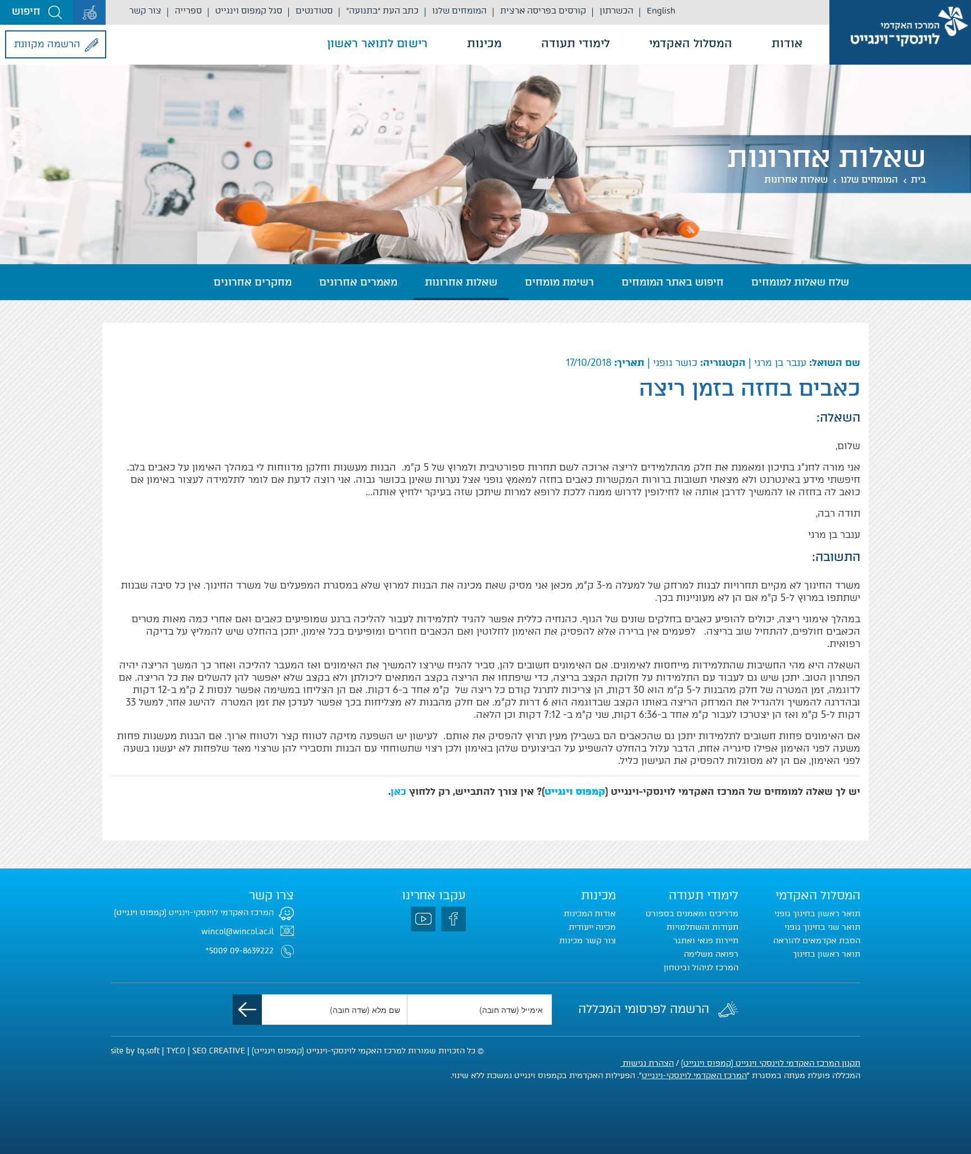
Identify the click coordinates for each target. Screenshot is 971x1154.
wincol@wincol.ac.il (237, 931)
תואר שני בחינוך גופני (822, 927)
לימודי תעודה (575, 43)
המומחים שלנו (459, 11)
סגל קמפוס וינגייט (248, 11)
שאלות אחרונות (796, 179)
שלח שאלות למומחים (800, 282)
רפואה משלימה (711, 954)
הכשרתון (616, 11)
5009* (217, 951)
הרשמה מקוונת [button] (47, 43)
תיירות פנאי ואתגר (705, 940)
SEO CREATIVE (218, 1051)
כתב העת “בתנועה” (382, 11)
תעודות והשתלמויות (702, 927)
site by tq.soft (135, 1051)
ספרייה (188, 11)
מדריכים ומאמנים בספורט (692, 913)
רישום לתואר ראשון (377, 43)
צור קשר (145, 11)
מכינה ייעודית (592, 927)
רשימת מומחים (559, 282)
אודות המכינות (590, 913)
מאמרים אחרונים (358, 282)
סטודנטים (314, 11)
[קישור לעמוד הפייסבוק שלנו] (453, 919)
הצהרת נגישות (647, 1063)
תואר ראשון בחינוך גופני (817, 913)
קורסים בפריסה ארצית (543, 11)
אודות (787, 43)
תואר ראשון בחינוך (826, 954)
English (661, 11)
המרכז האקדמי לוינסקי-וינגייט (694, 1075)
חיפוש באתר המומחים (672, 282)
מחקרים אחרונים (253, 282)
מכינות (484, 43)
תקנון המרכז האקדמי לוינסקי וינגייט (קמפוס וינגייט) (770, 1063)
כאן (398, 791)
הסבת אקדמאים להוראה (816, 940)
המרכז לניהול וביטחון (701, 967)
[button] (36, 12)
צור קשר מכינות (587, 940)
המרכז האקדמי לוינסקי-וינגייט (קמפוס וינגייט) (194, 912)
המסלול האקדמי (690, 43)
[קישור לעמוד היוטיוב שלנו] (423, 919)
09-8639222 (252, 951)
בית (918, 179)
